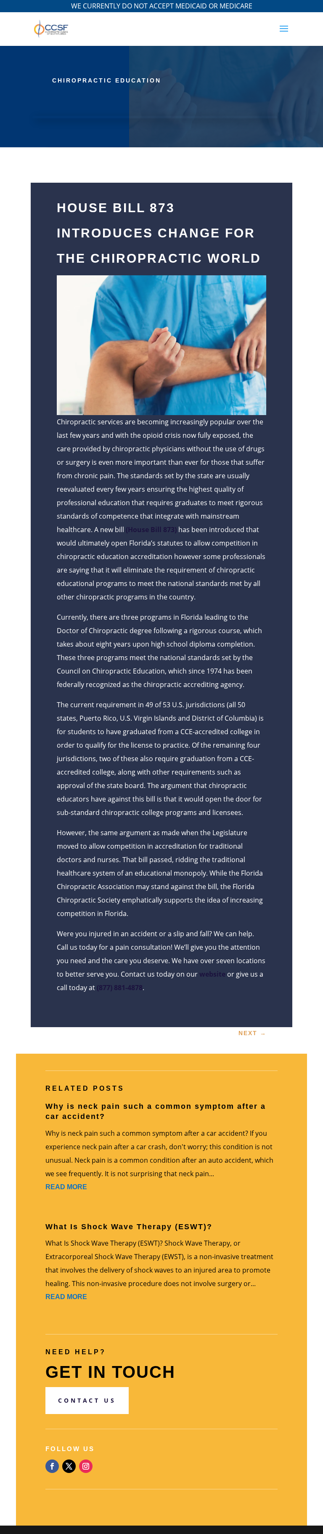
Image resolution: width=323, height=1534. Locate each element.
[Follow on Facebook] (52, 1466)
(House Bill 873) (151, 529)
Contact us (87, 1400)
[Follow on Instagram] (86, 1466)
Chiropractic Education (106, 80)
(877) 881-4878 (120, 987)
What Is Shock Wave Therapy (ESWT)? (128, 1226)
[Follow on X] (69, 1466)
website (212, 974)
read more (66, 1186)
